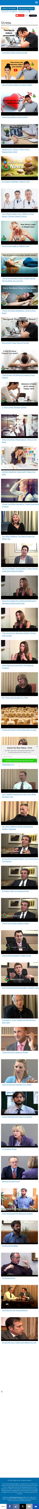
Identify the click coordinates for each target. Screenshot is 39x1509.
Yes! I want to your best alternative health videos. (19, 760)
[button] (19, 748)
